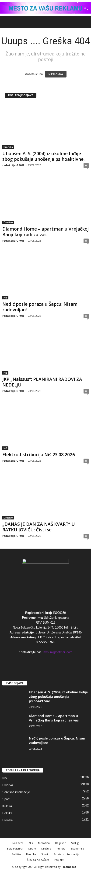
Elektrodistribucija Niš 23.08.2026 (38, 455)
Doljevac (60, 843)
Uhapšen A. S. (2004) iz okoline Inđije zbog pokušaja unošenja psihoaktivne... (44, 156)
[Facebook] (27, 661)
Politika (7, 813)
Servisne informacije (16, 792)
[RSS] (46, 661)
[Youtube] (64, 661)
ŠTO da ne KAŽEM (38, 859)
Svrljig (75, 843)
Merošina (44, 843)
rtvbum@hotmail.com (57, 652)
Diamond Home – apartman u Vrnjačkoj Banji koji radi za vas (45, 232)
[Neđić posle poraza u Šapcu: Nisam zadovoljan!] (45, 276)
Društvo (8, 222)
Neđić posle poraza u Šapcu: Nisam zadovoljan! (39, 307)
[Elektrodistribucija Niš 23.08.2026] (45, 427)
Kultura (7, 806)
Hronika (8, 147)
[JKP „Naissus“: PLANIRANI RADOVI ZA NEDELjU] (45, 351)
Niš (5, 297)
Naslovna (18, 843)
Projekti (59, 859)
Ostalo (32, 848)
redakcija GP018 (13, 165)
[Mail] (36, 661)
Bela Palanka (15, 848)
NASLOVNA (56, 74)
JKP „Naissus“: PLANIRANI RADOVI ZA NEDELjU (42, 382)
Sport (6, 799)
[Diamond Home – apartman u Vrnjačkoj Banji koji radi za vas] (45, 201)
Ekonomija (77, 848)
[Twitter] (55, 661)
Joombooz (69, 866)
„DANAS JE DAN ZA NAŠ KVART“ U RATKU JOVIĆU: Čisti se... (38, 527)
